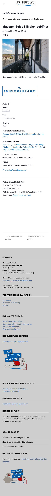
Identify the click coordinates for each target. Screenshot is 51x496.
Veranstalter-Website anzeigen (14, 170)
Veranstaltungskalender (11, 329)
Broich (4, 144)
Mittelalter (6, 147)
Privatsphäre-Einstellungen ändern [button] (15, 438)
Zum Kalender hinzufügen (20, 91)
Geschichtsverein (20, 144)
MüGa (31, 147)
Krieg (41, 144)
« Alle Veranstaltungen (13, 13)
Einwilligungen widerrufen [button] (12, 446)
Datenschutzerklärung (11, 303)
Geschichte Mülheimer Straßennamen (17, 324)
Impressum (6, 300)
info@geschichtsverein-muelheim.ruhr (17, 280)
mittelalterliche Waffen (19, 147)
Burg (10, 144)
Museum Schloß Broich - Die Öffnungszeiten (19, 134)
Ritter (37, 147)
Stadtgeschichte (21, 149)
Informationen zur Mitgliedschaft (15, 341)
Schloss (11, 149)
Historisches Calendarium (12, 321)
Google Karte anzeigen (22, 195)
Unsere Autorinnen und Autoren (14, 389)
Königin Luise (33, 144)
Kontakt (5, 305)
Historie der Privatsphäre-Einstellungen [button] (17, 442)
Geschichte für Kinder (10, 326)
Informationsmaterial (10, 391)
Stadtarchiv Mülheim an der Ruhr (15, 404)
